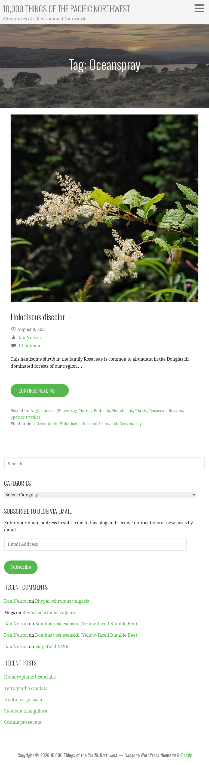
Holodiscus (122, 410)
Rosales (176, 410)
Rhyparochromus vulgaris (62, 601)
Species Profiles (26, 417)
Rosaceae (158, 410)
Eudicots (102, 410)
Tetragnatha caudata (26, 688)
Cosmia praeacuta (22, 722)
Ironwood (108, 424)
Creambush (46, 424)
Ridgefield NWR (51, 646)
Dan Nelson (29, 337)
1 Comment (30, 345)
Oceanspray (130, 424)
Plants (141, 410)
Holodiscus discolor (38, 316)
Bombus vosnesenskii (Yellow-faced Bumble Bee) (86, 623)
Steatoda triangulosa (25, 711)
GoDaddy (184, 755)
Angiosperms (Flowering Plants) (61, 410)
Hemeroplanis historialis (30, 677)
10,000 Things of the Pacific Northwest (66, 8)
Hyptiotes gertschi (23, 699)
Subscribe (20, 567)
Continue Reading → (40, 390)
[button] (201, 8)
